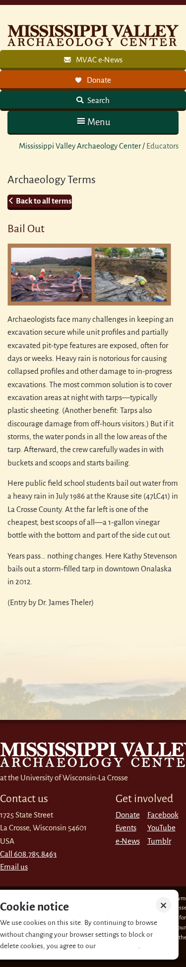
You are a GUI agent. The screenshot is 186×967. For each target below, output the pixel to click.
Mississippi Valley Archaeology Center (80, 146)
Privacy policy (117, 946)
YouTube (161, 827)
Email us (14, 867)
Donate (128, 815)
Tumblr (159, 841)
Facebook (163, 815)
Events (126, 827)
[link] (93, 60)
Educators (162, 146)
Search (98, 100)
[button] (93, 122)
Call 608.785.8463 (28, 854)
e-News (128, 841)
